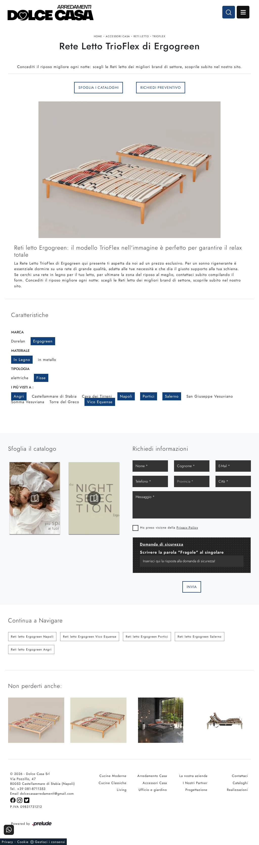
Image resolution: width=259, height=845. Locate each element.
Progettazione (196, 789)
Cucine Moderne (112, 775)
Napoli (126, 396)
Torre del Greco (64, 402)
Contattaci (240, 775)
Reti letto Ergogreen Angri (31, 649)
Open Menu (243, 12)
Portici (149, 396)
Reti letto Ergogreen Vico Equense (89, 636)
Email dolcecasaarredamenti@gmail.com (42, 793)
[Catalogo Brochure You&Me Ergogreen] (94, 498)
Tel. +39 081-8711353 (28, 788)
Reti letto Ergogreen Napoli (32, 636)
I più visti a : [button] (22, 387)
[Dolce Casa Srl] (51, 12)
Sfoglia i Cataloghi (98, 87)
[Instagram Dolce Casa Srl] (20, 799)
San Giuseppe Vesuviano (209, 396)
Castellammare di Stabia (54, 396)
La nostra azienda (193, 775)
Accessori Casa (118, 36)
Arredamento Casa (152, 775)
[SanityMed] (36, 88)
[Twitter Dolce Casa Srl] (27, 799)
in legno (22, 359)
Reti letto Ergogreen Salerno (200, 636)
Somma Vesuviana (27, 402)
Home (98, 36)
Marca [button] (17, 332)
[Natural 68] (223, 88)
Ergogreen (43, 341)
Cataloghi (240, 783)
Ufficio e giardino (153, 789)
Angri (19, 396)
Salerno (172, 396)
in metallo (47, 359)
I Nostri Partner (195, 783)
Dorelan (18, 341)
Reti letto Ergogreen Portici (147, 636)
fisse (41, 378)
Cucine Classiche (112, 783)
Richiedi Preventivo (160, 87)
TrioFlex (159, 36)
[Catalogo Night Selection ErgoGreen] (34, 498)
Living (121, 789)
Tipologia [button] (20, 368)
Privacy (7, 841)
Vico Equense (100, 402)
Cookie (23, 841)
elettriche (20, 378)
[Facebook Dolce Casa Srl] (13, 799)
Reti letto (141, 36)
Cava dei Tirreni (97, 396)
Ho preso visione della (169, 527)
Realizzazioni (237, 789)
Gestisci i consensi (50, 841)
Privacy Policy (187, 527)
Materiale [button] (20, 350)
